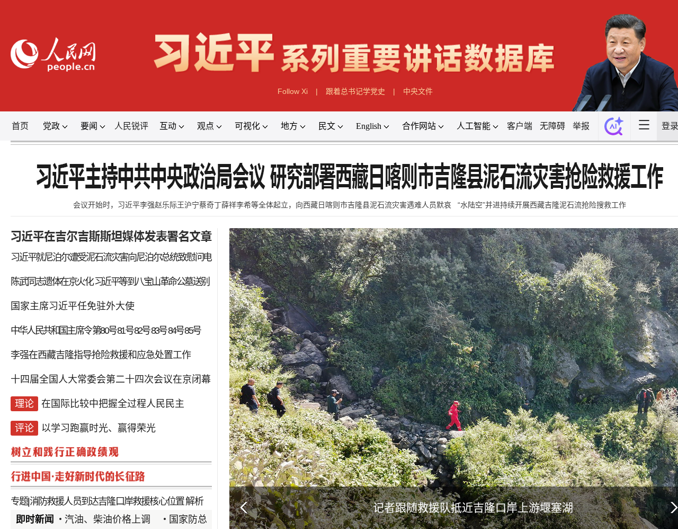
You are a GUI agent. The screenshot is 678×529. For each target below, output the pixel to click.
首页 (20, 126)
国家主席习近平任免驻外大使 (73, 306)
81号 (125, 330)
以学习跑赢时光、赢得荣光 (98, 428)
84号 (176, 330)
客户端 (519, 126)
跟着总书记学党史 (355, 91)
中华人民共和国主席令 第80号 (63, 330)
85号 (192, 330)
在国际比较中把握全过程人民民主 (112, 403)
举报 (581, 126)
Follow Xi (293, 91)
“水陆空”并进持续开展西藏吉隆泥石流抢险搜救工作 (542, 205)
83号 (159, 330)
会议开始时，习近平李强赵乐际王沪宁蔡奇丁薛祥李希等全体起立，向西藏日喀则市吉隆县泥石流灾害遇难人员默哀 (262, 205)
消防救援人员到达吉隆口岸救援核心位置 (107, 501)
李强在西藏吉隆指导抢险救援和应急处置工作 (101, 355)
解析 (193, 501)
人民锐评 (131, 126)
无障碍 (552, 126)
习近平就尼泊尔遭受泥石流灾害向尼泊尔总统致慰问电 (111, 257)
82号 (142, 330)
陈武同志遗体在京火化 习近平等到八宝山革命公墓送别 (110, 281)
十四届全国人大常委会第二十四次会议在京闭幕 (111, 379)
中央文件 (418, 91)
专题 (19, 501)
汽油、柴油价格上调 (107, 519)
